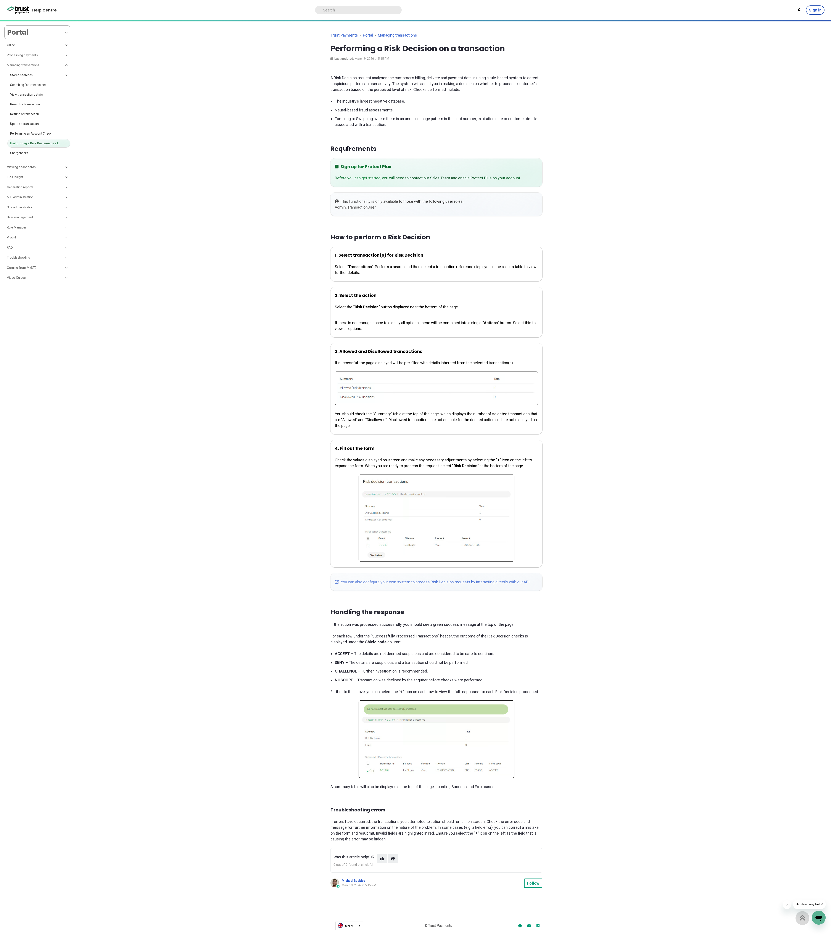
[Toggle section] (66, 45)
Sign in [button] (815, 10)
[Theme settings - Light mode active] (799, 10)
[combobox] (349, 926)
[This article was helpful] (382, 858)
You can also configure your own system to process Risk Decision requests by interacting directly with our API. (435, 582)
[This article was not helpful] (393, 858)
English (349, 925)
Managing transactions (397, 35)
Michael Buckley (353, 880)
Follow (533, 883)
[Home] (18, 10)
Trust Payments (344, 35)
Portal (368, 35)
